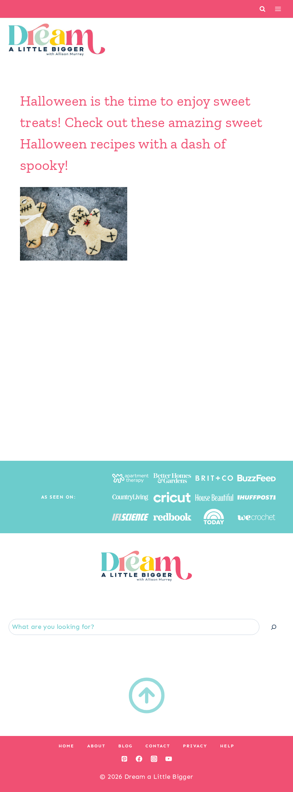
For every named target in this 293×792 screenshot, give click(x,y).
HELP (227, 745)
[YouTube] (168, 758)
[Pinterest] (124, 758)
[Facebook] (139, 758)
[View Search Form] (262, 9)
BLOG (125, 745)
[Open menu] (277, 8)
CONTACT (157, 745)
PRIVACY (195, 745)
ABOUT (96, 745)
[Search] (273, 627)
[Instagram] (154, 758)
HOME (66, 745)
